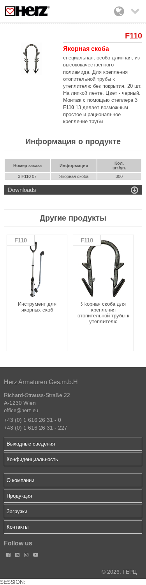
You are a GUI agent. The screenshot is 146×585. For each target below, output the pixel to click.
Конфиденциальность (32, 459)
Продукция (19, 496)
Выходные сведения (31, 444)
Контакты (17, 527)
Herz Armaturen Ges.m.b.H (41, 382)
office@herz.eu (21, 410)
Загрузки (17, 511)
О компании (20, 480)
